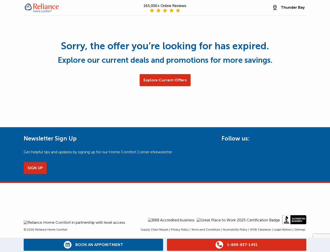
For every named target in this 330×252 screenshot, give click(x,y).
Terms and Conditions (205, 229)
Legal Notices (283, 229)
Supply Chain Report (154, 229)
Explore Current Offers (165, 80)
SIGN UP (35, 168)
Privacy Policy (180, 229)
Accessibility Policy (235, 229)
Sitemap (299, 229)
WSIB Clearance (260, 229)
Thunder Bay (293, 7)
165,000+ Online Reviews (164, 6)
